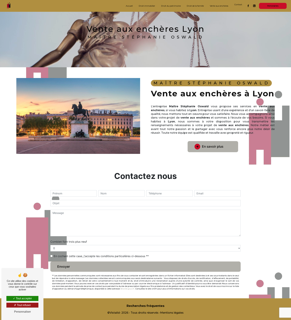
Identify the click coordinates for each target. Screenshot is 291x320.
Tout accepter (23, 298)
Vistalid (115, 312)
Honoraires (272, 6)
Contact (238, 4)
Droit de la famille (195, 6)
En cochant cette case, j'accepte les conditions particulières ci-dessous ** (101, 256)
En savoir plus (212, 146)
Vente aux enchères (219, 6)
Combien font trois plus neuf (68, 241)
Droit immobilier (147, 6)
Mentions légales (172, 312)
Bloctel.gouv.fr (127, 289)
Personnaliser (22, 311)
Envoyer (63, 267)
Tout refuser (23, 305)
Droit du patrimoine (171, 6)
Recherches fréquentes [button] (145, 306)
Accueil (129, 6)
